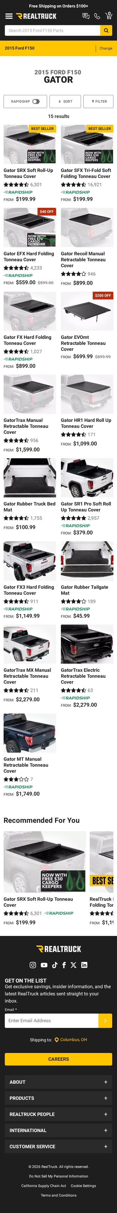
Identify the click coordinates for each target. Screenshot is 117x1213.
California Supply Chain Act (43, 1186)
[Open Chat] (85, 16)
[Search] (106, 30)
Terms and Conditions (58, 1195)
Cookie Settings (83, 1186)
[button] (58, 1082)
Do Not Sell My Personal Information (58, 1176)
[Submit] (105, 1021)
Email (11, 1010)
